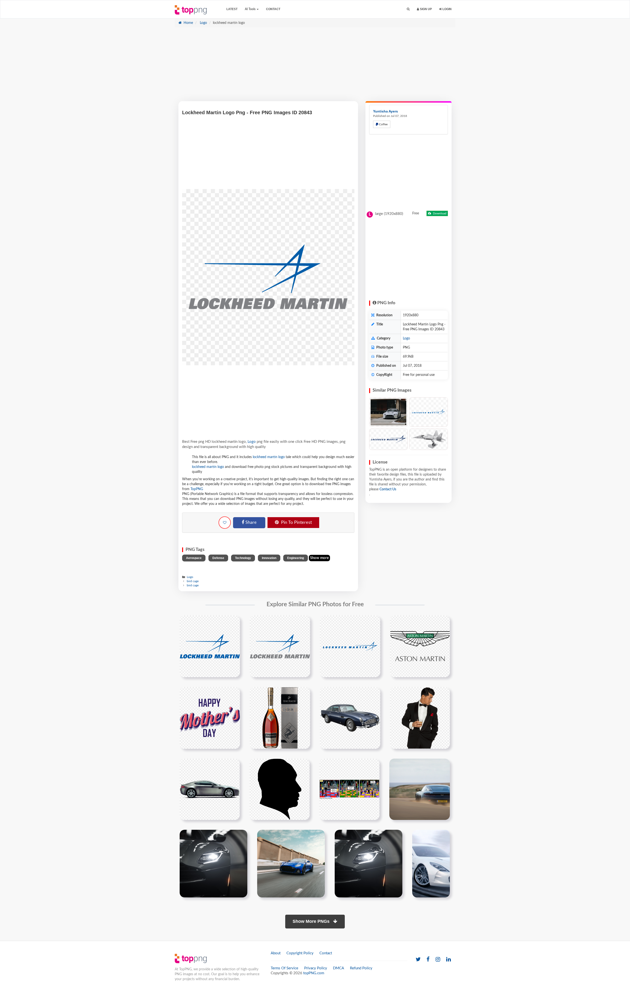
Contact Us (387, 489)
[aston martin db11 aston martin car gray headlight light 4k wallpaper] (213, 863)
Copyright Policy (300, 953)
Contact (273, 9)
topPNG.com (313, 973)
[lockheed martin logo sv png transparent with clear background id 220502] (210, 646)
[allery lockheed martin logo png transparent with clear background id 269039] (280, 646)
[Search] (408, 9)
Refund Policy (361, 968)
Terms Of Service (284, 968)
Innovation (269, 558)
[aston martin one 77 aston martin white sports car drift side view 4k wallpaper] (431, 863)
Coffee (383, 124)
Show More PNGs (312, 921)
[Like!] (225, 522)
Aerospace (194, 558)
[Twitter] (418, 959)
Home (188, 23)
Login (447, 9)
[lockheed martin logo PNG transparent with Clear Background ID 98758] (388, 439)
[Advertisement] (315, 66)
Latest (231, 9)
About (276, 953)
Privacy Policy (315, 968)
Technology (243, 558)
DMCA (338, 968)
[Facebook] (428, 959)
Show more (319, 558)
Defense (218, 558)
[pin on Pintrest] (233, 622)
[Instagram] (438, 959)
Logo (203, 23)
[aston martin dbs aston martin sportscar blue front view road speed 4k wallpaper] (291, 863)
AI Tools (250, 9)
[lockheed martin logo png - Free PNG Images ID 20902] (429, 412)
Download (439, 213)
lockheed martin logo (269, 457)
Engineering (295, 558)
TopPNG (196, 489)
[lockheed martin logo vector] (350, 646)
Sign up (425, 9)
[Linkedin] (448, 959)
